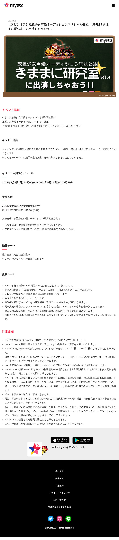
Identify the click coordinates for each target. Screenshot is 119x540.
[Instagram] (59, 519)
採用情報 (59, 478)
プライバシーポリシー (59, 492)
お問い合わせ (59, 499)
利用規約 (59, 485)
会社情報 (59, 471)
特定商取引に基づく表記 (59, 506)
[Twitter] (51, 519)
